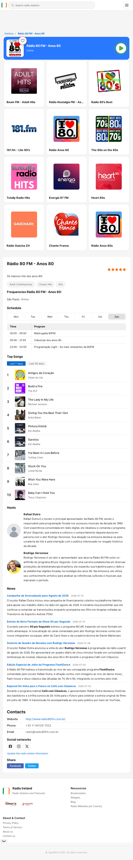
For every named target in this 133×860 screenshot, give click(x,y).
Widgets (75, 797)
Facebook (15, 765)
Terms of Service (12, 827)
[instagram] (18, 746)
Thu (66, 316)
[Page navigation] (126, 5)
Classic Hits (45, 284)
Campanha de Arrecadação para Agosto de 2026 (38, 595)
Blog (73, 801)
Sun (117, 316)
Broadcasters (78, 793)
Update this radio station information (27, 753)
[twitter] (27, 746)
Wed (49, 316)
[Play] (121, 48)
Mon (16, 316)
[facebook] (10, 746)
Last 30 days (36, 363)
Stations (9, 33)
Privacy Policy (11, 822)
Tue (33, 316)
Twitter (32, 765)
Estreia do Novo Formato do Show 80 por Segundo (38, 621)
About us (8, 831)
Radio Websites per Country (86, 806)
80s (61, 284)
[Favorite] (23, 40)
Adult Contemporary (21, 284)
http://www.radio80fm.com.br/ (45, 719)
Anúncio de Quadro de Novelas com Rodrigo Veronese (41, 643)
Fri (83, 316)
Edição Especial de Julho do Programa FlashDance (38, 664)
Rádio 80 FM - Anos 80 (31, 33)
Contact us (9, 835)
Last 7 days (16, 363)
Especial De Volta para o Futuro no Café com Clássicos (41, 686)
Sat (100, 316)
